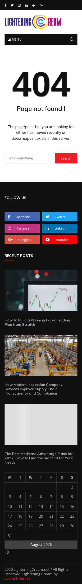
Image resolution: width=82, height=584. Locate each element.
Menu (16, 39)
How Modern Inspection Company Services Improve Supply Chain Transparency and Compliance (34, 388)
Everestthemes (17, 578)
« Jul (8, 551)
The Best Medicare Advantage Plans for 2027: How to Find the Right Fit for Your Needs (39, 458)
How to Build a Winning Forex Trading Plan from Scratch (37, 322)
